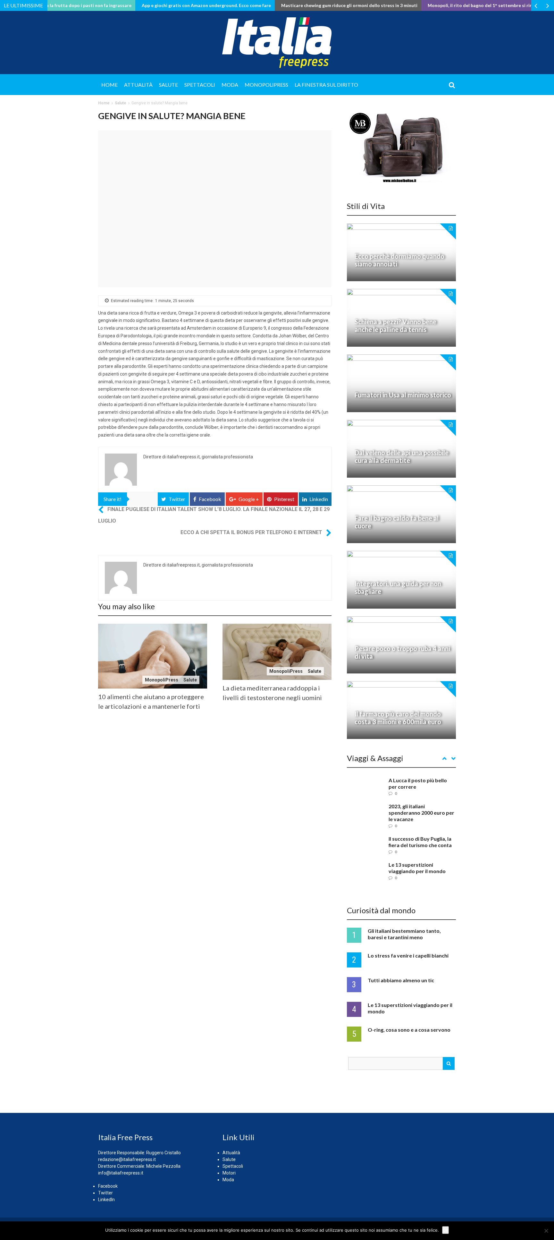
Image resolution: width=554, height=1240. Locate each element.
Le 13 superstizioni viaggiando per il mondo (417, 868)
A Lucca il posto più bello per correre (418, 783)
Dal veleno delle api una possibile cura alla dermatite (402, 456)
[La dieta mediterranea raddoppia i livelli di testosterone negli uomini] (277, 652)
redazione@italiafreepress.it (127, 1159)
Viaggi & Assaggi (375, 758)
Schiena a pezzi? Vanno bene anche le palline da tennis (395, 325)
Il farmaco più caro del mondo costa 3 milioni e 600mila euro (398, 717)
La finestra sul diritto (326, 85)
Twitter (105, 1192)
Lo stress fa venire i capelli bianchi (408, 955)
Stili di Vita (366, 206)
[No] (546, 1230)
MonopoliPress (266, 85)
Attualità (138, 85)
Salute (168, 85)
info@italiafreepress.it (120, 1172)
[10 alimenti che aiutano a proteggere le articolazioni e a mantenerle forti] (152, 656)
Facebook (108, 1186)
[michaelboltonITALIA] (401, 147)
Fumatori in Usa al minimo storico (403, 395)
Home (109, 85)
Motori (229, 1172)
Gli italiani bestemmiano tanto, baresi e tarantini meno (404, 934)
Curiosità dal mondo (381, 910)
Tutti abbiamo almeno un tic (401, 980)
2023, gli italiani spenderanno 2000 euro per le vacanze (421, 812)
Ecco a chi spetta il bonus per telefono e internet (251, 532)
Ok (445, 1230)
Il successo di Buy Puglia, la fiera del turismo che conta (420, 842)
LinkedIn (106, 1199)
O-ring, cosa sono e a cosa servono (409, 1030)
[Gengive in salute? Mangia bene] (215, 208)
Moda (230, 85)
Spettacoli (199, 85)
